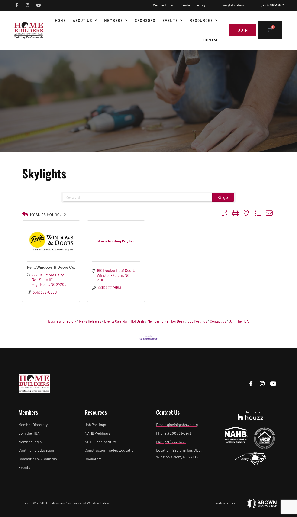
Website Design (228, 503)
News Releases (90, 321)
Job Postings (197, 321)
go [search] (225, 197)
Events (170, 20)
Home (60, 20)
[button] (25, 214)
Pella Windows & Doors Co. (51, 267)
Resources (201, 20)
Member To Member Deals (166, 321)
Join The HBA (239, 321)
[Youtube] (38, 5)
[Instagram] (27, 5)
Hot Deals (138, 321)
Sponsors (145, 20)
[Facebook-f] (16, 5)
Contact (212, 40)
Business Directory (62, 321)
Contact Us (218, 321)
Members (113, 20)
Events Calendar (116, 321)
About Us (82, 20)
